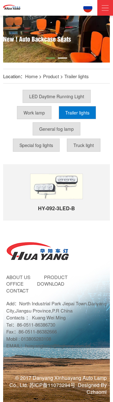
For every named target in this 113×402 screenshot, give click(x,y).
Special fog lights (36, 145)
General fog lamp (56, 129)
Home (31, 76)
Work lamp (34, 112)
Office (15, 283)
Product (51, 76)
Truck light (83, 145)
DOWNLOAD (50, 283)
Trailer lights (76, 76)
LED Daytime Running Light (56, 96)
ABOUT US (18, 277)
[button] (50, 58)
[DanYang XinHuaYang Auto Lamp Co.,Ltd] (11, 6)
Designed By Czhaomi (92, 388)
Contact (17, 290)
